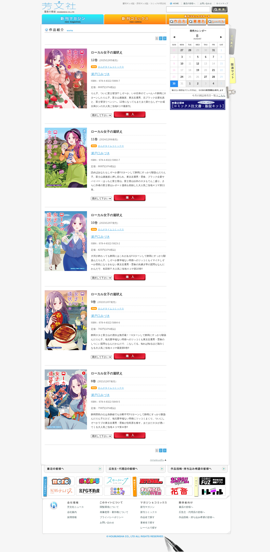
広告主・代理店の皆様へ (192, 512)
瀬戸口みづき (100, 74)
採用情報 (72, 517)
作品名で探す (147, 517)
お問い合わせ (206, 3)
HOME (176, 3)
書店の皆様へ (189, 3)
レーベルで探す (148, 527)
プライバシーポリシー (112, 517)
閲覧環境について (109, 507)
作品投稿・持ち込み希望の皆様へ (196, 517)
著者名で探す (147, 522)
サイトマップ (222, 3)
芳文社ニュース (75, 507)
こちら (221, 95)
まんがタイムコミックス (111, 67)
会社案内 (72, 512)
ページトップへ (157, 460)
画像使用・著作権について (114, 512)
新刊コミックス (148, 512)
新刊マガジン (147, 507)
